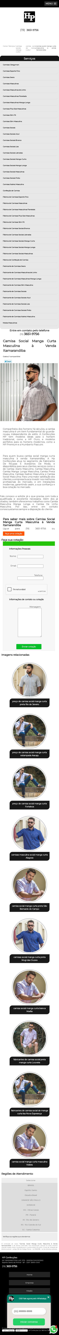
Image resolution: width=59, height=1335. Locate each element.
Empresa (29, 1283)
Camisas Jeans (8, 77)
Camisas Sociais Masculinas (13, 172)
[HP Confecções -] (29, 15)
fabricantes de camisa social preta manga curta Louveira (29, 1061)
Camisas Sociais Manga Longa (15, 165)
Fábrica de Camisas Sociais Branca (16, 228)
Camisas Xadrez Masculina (13, 184)
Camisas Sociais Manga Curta (14, 159)
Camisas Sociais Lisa (11, 146)
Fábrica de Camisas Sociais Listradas (17, 235)
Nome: (13, 556)
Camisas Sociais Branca (12, 140)
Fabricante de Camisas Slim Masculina (18, 285)
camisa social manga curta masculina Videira (29, 1163)
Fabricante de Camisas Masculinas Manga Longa (22, 279)
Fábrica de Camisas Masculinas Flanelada (19, 209)
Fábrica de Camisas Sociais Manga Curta (19, 241)
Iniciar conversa (29, 1321)
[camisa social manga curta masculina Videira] (29, 1139)
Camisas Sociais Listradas (13, 153)
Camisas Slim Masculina (12, 121)
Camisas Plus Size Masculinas (14, 109)
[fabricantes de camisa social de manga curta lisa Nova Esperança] (29, 1088)
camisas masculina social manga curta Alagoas (29, 856)
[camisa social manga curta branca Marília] (29, 986)
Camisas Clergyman (11, 65)
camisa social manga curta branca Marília (29, 1010)
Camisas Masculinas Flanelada (15, 96)
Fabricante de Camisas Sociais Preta (17, 310)
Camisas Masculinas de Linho (14, 90)
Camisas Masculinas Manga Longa (16, 102)
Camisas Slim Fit (9, 115)
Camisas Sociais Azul (11, 134)
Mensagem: (36, 607)
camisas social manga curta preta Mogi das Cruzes (30, 958)
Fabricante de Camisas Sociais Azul (16, 298)
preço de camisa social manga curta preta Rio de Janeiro (29, 703)
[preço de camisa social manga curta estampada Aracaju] (29, 730)
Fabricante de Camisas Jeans (14, 266)
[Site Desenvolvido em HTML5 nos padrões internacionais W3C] (21, 1330)
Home (29, 1275)
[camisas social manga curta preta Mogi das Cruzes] (29, 935)
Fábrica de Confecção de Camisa (15, 260)
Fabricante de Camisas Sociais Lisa (16, 304)
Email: (14, 566)
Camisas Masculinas (11, 84)
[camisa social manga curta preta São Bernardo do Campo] (29, 883)
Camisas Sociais (9, 128)
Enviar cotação (29, 646)
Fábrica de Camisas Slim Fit (14, 222)
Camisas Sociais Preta (11, 178)
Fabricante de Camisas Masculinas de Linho (20, 272)
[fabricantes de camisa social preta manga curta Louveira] (29, 1037)
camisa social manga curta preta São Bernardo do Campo (29, 907)
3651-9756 (32, 30)
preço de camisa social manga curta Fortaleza (29, 805)
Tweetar (8, 361)
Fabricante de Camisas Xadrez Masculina (19, 316)
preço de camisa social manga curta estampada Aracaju (29, 754)
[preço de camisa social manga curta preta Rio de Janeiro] (29, 679)
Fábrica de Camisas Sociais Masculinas (18, 253)
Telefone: (38, 575)
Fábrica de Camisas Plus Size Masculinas (19, 216)
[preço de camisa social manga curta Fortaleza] (29, 781)
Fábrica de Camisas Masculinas (15, 203)
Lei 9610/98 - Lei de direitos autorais (45, 1249)
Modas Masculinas (10, 323)
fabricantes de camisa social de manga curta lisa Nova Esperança (29, 1112)
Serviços (29, 58)
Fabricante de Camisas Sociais (14, 291)
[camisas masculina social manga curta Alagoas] (29, 832)
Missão (29, 1291)
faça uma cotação (13, 533)
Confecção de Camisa (11, 191)
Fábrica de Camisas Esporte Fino (15, 197)
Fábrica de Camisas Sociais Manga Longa (19, 247)
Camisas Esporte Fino (11, 71)
